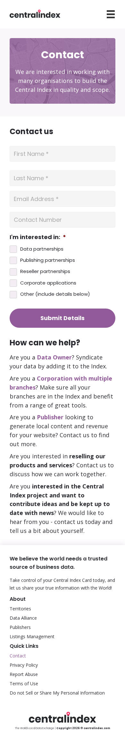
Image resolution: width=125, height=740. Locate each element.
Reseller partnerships (45, 271)
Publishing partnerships (47, 260)
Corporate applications (48, 282)
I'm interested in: (38, 237)
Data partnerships (41, 248)
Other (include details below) (55, 294)
